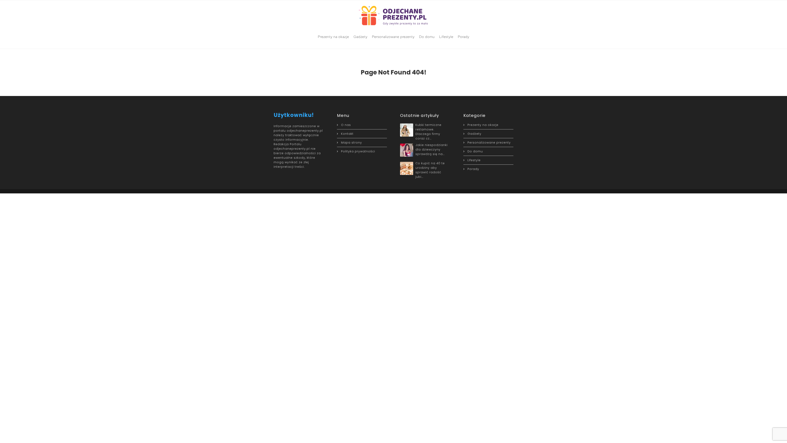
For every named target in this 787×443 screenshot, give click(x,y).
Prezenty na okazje (333, 36)
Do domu (427, 36)
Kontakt (347, 134)
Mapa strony (351, 142)
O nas (346, 125)
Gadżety (360, 36)
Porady (463, 36)
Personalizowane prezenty (393, 36)
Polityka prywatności (358, 151)
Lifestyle (446, 36)
